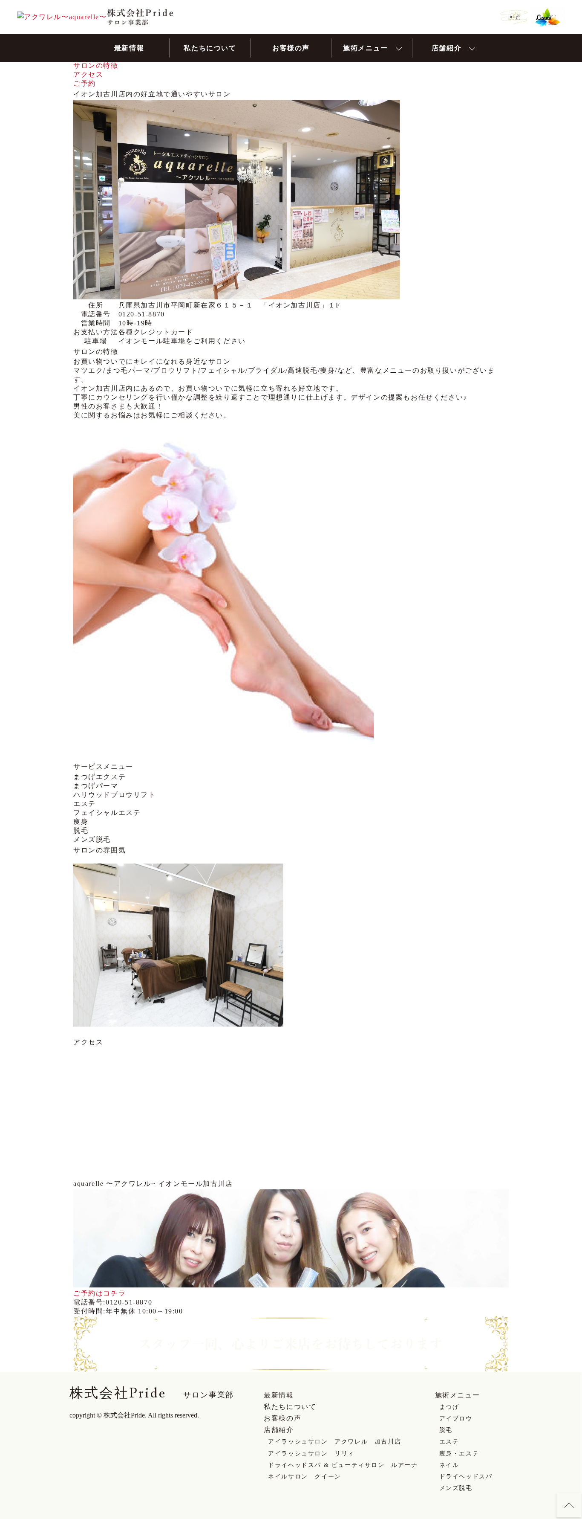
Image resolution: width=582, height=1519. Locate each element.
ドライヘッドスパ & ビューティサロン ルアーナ (343, 1465)
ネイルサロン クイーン (304, 1476)
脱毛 (445, 1430)
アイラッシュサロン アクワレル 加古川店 (334, 1441)
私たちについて (290, 1406)
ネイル (449, 1465)
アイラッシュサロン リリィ (311, 1453)
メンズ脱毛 (456, 1488)
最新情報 (279, 1395)
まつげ (449, 1407)
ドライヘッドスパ (466, 1476)
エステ (449, 1441)
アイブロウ (456, 1418)
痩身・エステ (459, 1453)
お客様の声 (282, 1418)
